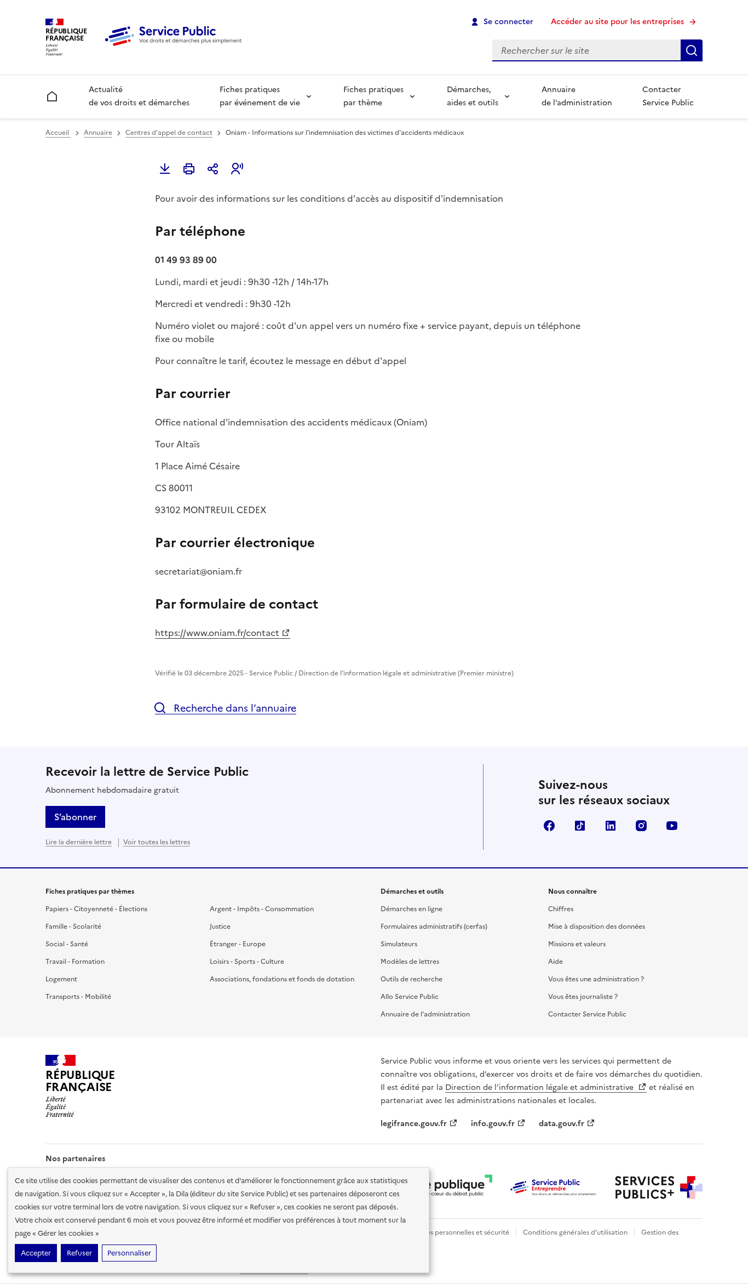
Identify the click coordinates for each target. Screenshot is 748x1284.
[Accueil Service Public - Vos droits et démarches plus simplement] (176, 46)
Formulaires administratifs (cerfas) (434, 926)
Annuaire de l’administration (577, 96)
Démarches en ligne (411, 909)
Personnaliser (129, 1253)
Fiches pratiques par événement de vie (260, 96)
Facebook (549, 826)
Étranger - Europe (238, 944)
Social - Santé (66, 944)
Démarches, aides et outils (472, 96)
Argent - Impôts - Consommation (262, 909)
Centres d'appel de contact (168, 133)
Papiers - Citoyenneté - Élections (96, 909)
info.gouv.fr (493, 1123)
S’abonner (75, 816)
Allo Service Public (410, 997)
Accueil (58, 133)
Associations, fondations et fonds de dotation (282, 979)
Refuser (79, 1253)
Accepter (36, 1253)
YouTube (672, 826)
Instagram (641, 826)
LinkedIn (611, 826)
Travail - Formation (75, 962)
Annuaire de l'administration (425, 1014)
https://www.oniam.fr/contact (217, 632)
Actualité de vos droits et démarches (139, 96)
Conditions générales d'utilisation (575, 1232)
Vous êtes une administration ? (596, 979)
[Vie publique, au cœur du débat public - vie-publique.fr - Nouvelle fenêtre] (448, 1187)
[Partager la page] (213, 169)
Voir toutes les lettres (156, 842)
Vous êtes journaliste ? (583, 997)
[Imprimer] (189, 169)
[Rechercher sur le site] (692, 50)
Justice (220, 926)
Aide (555, 962)
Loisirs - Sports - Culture (247, 962)
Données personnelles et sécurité (457, 1232)
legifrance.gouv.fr (414, 1123)
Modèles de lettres (410, 962)
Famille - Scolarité (73, 926)
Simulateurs (399, 944)
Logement (61, 979)
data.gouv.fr (561, 1123)
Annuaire (98, 133)
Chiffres (560, 909)
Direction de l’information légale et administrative (540, 1087)
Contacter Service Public (668, 96)
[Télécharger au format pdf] (165, 169)
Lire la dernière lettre (78, 842)
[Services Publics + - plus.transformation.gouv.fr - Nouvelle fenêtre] (659, 1187)
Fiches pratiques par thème (373, 96)
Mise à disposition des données (596, 926)
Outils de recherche (411, 979)
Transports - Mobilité (78, 997)
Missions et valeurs (577, 944)
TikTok (580, 826)
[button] (237, 169)
